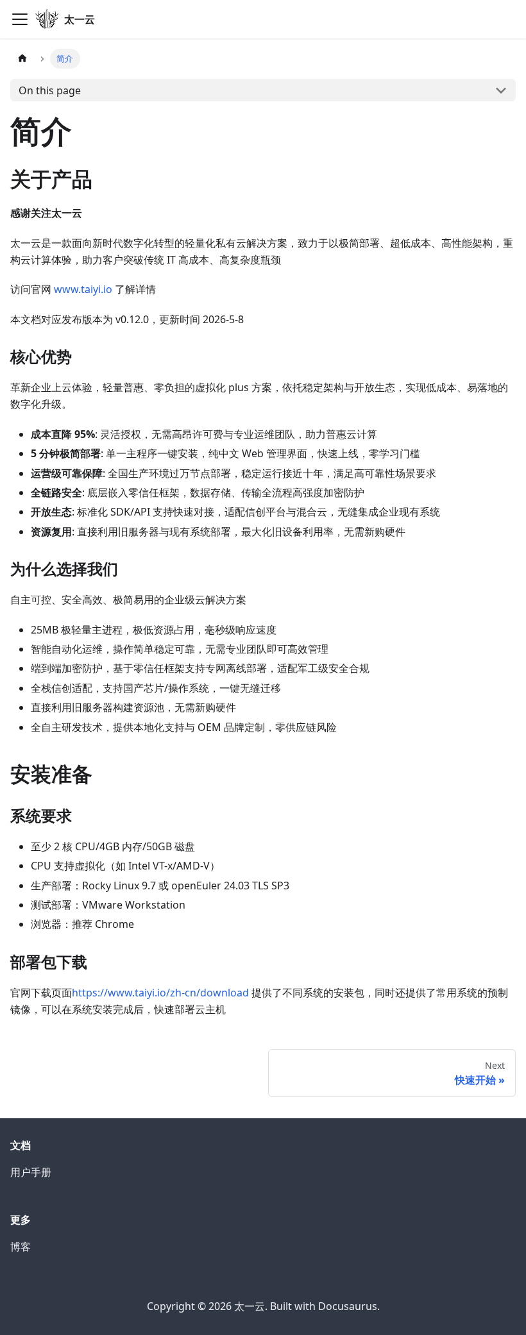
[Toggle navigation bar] (20, 19)
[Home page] (22, 59)
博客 (20, 1246)
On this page (50, 90)
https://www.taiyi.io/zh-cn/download (160, 993)
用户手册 (30, 1172)
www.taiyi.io (83, 289)
